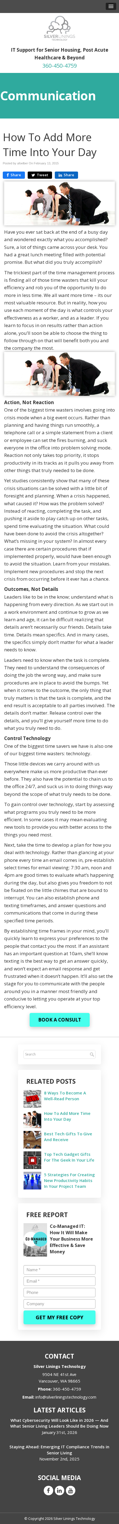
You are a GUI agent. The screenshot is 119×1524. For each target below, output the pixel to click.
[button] (111, 6)
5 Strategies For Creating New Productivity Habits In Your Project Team (69, 1180)
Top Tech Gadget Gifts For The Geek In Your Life (69, 1157)
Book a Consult (59, 1020)
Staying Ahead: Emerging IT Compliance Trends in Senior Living (59, 1449)
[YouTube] (70, 1490)
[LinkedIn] (59, 1490)
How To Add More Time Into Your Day (67, 1116)
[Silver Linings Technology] (59, 28)
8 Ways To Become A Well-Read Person (65, 1095)
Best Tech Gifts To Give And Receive (68, 1136)
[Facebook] (48, 1490)
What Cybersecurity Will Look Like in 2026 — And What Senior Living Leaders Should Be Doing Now (59, 1423)
